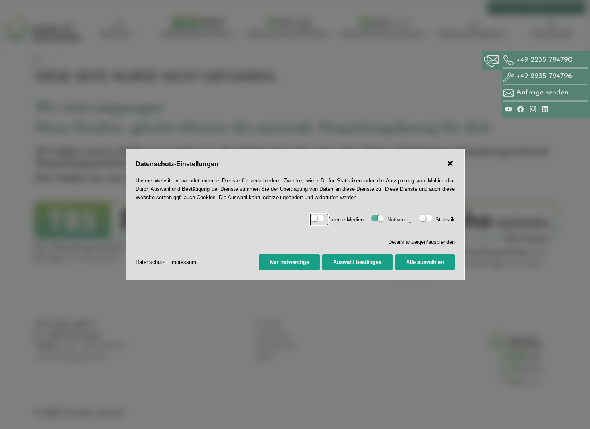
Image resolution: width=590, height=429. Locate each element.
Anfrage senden (542, 92)
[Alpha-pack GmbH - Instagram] (534, 109)
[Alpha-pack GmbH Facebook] (521, 109)
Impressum (183, 262)
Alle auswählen (425, 262)
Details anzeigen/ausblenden (421, 242)
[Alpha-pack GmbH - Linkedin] (545, 109)
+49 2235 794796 (543, 76)
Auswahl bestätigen (357, 262)
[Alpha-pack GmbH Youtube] (509, 109)
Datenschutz (150, 262)
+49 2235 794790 (543, 60)
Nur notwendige (289, 262)
